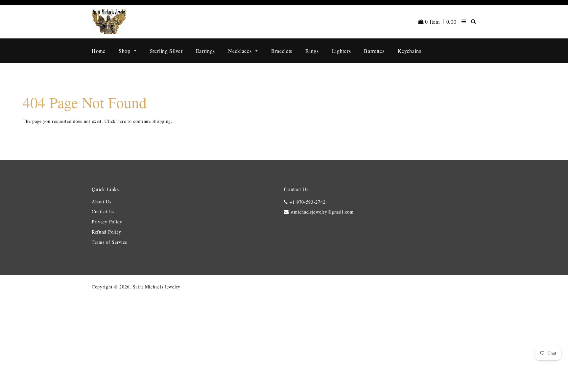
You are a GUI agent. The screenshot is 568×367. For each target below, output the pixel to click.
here (121, 121)
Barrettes (374, 50)
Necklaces (240, 50)
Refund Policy (106, 232)
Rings (312, 50)
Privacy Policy (107, 221)
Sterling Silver (166, 50)
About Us (101, 201)
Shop (125, 50)
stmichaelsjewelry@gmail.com (322, 212)
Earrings (205, 50)
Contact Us (103, 211)
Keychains (409, 50)
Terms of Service (109, 242)
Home (99, 50)
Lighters (341, 50)
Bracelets (281, 50)
